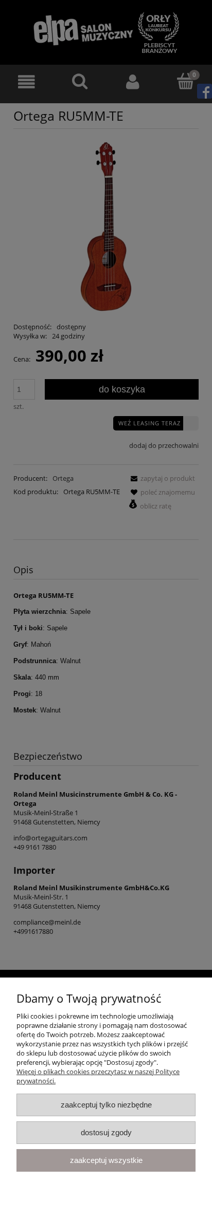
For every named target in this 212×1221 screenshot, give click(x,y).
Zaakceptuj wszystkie (106, 1160)
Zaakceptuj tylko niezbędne (106, 1104)
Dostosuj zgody (106, 1132)
